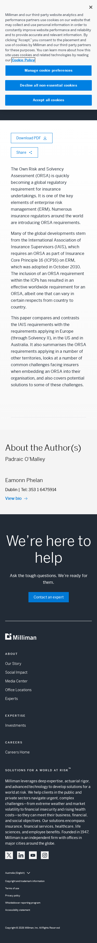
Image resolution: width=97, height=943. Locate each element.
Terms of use (12, 888)
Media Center (16, 681)
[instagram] (45, 855)
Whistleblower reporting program (22, 902)
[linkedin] (21, 855)
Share (21, 152)
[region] (48, 55)
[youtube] (33, 855)
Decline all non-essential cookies (48, 85)
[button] (9, 855)
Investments (15, 725)
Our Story (13, 663)
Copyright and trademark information (24, 881)
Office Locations (18, 690)
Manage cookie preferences (48, 70)
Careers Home (17, 752)
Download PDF (28, 138)
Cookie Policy (23, 60)
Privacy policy (12, 895)
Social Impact (16, 672)
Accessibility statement (17, 910)
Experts (11, 698)
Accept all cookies (48, 100)
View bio (13, 498)
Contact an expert (49, 597)
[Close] (90, 7)
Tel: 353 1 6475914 (38, 489)
